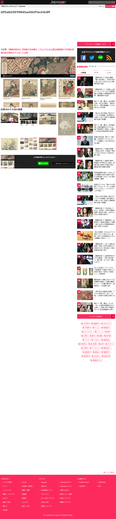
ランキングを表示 (95, 316)
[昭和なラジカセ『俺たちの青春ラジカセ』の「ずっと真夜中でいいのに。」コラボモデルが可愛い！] (85, 188)
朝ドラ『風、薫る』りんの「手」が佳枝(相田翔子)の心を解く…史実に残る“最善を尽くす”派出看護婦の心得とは (104, 307)
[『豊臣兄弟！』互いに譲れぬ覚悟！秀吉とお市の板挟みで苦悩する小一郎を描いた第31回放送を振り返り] (85, 248)
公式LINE (100, 57)
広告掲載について (47, 490)
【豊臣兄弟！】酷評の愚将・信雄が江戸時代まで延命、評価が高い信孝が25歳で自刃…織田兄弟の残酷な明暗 (104, 163)
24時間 (83, 72)
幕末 (93, 336)
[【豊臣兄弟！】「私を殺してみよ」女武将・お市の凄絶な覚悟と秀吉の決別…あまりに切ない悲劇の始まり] (85, 212)
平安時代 (88, 328)
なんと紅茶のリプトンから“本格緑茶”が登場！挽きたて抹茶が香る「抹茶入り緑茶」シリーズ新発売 (104, 270)
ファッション (7, 490)
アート (5, 486)
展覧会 (97, 352)
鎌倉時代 (106, 352)
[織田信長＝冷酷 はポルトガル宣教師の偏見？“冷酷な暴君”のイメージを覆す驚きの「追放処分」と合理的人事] (85, 284)
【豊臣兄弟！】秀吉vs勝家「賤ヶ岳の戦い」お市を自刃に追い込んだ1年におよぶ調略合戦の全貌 (104, 80)
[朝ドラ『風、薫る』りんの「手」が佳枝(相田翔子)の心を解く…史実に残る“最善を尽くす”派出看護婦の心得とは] (85, 307)
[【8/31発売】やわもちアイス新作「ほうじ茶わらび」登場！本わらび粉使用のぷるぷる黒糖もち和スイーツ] (85, 236)
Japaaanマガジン (66, 482)
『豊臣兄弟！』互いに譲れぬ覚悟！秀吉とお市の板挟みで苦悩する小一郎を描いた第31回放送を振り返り (104, 247)
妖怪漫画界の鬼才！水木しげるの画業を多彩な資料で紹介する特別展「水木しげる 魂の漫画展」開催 (104, 175)
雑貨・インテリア (9, 494)
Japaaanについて (66, 486)
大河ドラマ (107, 323)
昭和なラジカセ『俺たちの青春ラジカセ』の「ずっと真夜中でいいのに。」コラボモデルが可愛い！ (104, 187)
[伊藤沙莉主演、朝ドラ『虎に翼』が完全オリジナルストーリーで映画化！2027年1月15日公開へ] (85, 141)
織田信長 (106, 340)
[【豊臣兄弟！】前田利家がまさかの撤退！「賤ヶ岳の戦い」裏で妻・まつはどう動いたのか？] (85, 260)
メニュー (2, 2)
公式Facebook (83, 57)
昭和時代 (87, 356)
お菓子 (85, 336)
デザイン (111, 344)
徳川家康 (93, 344)
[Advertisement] (19, 30)
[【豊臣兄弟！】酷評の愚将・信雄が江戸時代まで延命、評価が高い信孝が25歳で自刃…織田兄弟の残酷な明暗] (85, 165)
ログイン (102, 6)
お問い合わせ (64, 490)
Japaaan (58, 2)
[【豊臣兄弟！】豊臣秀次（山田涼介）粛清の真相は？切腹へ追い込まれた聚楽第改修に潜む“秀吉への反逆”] (85, 224)
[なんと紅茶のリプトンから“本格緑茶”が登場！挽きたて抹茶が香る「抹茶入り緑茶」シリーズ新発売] (85, 272)
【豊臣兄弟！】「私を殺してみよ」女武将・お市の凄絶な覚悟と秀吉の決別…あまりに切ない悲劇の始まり (104, 211)
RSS (109, 57)
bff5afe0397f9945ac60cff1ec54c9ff (25, 12)
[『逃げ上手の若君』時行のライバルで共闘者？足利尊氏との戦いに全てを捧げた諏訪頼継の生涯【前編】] (85, 117)
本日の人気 (44, 502)
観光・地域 (6, 502)
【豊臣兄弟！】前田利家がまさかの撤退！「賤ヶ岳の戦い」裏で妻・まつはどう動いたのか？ (104, 259)
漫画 (100, 336)
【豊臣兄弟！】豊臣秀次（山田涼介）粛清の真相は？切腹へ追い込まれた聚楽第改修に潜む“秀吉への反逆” (104, 223)
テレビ (87, 340)
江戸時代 (86, 323)
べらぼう (96, 340)
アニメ (97, 328)
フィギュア (95, 348)
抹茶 (102, 344)
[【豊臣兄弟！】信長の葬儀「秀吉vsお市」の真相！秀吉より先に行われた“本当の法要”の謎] (85, 153)
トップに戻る (109, 472)
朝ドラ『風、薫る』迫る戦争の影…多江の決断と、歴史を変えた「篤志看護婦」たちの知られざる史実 (104, 104)
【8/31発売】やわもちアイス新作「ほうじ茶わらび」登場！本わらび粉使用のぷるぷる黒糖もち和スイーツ (104, 235)
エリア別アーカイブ (47, 498)
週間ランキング (65, 502)
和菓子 (24, 498)
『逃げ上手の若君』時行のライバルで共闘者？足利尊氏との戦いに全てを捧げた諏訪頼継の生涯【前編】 (104, 116)
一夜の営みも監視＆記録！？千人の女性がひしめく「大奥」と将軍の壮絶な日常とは (104, 293)
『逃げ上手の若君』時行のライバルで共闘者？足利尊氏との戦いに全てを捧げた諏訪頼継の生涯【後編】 (104, 199)
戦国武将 (106, 328)
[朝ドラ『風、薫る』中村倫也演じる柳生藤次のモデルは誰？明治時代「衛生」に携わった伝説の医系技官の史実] (85, 129)
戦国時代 (96, 323)
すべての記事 (7, 482)
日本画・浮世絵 (27, 486)
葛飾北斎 (107, 356)
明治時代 (83, 344)
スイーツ (100, 332)
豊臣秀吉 (88, 352)
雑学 (108, 332)
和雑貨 (24, 494)
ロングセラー (88, 332)
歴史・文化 (25, 506)
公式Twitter (92, 57)
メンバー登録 (110, 6)
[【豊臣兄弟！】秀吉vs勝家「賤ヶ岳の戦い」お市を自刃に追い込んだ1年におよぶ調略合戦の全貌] (85, 81)
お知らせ (44, 486)
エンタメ (25, 502)
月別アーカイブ (65, 498)
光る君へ (97, 356)
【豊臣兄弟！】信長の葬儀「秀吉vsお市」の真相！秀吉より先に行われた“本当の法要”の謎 (104, 152)
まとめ (24, 482)
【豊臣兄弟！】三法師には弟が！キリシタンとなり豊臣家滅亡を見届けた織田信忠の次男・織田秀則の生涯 (104, 92)
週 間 (96, 72)
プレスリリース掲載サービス (95, 44)
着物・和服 (25, 490)
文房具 (85, 348)
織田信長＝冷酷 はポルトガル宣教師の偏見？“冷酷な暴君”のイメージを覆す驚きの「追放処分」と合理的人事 (104, 282)
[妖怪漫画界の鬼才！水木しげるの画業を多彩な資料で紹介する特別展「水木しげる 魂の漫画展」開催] (85, 177)
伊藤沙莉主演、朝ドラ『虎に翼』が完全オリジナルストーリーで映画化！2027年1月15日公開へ (104, 140)
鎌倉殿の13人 (97, 360)
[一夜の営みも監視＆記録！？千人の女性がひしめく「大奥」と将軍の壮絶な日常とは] (85, 295)
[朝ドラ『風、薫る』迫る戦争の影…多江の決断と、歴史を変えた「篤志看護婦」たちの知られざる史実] (85, 105)
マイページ (44, 494)
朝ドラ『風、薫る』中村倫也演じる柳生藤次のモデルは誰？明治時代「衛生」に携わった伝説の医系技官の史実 (104, 128)
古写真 (5, 510)
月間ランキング (46, 506)
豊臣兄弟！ (107, 348)
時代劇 (108, 336)
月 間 (108, 72)
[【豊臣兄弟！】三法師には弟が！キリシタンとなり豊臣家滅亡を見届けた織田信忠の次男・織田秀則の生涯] (85, 93)
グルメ (5, 498)
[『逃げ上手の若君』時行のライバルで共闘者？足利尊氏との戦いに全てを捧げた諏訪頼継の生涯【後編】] (85, 200)
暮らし (5, 506)
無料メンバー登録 (66, 494)
